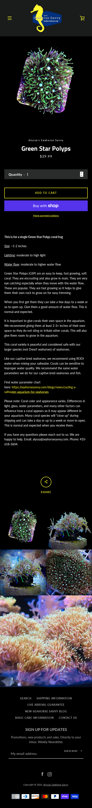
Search (25, 698)
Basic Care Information (34, 717)
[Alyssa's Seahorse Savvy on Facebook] (42, 774)
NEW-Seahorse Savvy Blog (46, 711)
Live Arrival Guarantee (46, 704)
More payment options (46, 215)
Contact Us (68, 717)
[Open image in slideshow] (46, 82)
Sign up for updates (46, 729)
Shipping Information (54, 698)
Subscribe (71, 751)
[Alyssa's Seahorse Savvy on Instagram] (49, 774)
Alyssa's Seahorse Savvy (55, 784)
